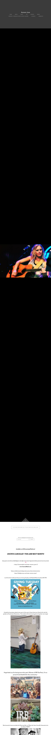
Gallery (33, 16)
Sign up (31, 539)
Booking (32, 14)
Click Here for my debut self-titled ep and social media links (25, 527)
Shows (16, 14)
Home (11, 14)
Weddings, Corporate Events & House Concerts (18, 16)
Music (22, 14)
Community (40, 16)
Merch (38, 14)
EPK (27, 14)
